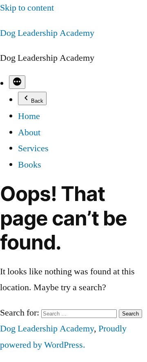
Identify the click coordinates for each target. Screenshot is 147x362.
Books (29, 164)
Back (37, 101)
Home (29, 116)
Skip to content (27, 7)
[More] (17, 82)
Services (33, 148)
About (29, 132)
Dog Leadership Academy (47, 33)
